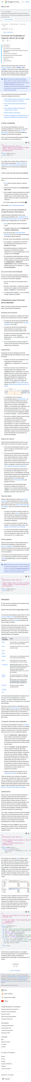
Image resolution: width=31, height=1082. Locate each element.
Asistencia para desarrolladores (8, 1016)
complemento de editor (10, 773)
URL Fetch (4, 685)
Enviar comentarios (8, 32)
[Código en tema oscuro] (26, 142)
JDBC (3, 650)
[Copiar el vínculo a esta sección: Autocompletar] (13, 540)
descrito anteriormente (22, 382)
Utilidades (4, 689)
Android (3, 1056)
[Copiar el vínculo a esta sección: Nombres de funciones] (18, 313)
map (17, 858)
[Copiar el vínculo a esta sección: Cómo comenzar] (16, 123)
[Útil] (10, 29)
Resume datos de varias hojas (12, 112)
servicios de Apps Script (7, 616)
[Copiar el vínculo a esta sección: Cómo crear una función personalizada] (2, 175)
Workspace (17, 2)
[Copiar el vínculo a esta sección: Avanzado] (10, 600)
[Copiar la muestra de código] (28, 142)
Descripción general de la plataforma (10, 1009)
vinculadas (26, 724)
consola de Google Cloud (7, 1030)
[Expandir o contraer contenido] (10, 45)
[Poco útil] (12, 29)
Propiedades (5, 664)
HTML (3, 646)
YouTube (3, 1046)
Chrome (3, 1059)
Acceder (27, 1)
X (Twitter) (3, 1044)
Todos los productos (6, 1068)
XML (3, 692)
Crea (5, 183)
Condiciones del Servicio (7, 1019)
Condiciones (4, 1074)
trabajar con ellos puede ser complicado (14, 527)
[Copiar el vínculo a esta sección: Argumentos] (11, 350)
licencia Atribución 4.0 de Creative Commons (17, 976)
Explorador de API (5, 1032)
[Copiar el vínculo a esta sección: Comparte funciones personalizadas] (27, 722)
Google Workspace (14, 24)
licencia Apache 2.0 (22, 978)
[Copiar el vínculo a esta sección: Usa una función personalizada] (23, 272)
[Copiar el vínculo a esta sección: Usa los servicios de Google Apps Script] (2, 612)
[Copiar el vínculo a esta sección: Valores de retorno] (15, 439)
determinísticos (22, 399)
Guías (4, 25)
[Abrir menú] (2, 2)
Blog (2, 1039)
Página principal (4, 24)
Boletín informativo (5, 1042)
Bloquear (4, 656)
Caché (3, 642)
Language (16, 620)
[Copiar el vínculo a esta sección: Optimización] (11, 792)
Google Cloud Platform (6, 1063)
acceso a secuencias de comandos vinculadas (13, 787)
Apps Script (5, 7)
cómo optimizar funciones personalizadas (15, 466)
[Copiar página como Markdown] (7, 40)
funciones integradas (6, 67)
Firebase (3, 1061)
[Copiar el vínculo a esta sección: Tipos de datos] (12, 496)
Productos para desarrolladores (8, 1011)
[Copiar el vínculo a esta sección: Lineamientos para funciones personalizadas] (15, 303)
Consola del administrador (7, 1025)
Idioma (3, 653)
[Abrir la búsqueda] (23, 2)
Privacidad (10, 1074)
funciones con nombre (9, 82)
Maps (3, 660)
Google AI (3, 1066)
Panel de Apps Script (6, 1028)
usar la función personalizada (16, 205)
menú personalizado (19, 480)
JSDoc (3, 558)
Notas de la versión (5, 1014)
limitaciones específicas (22, 568)
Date (17, 513)
